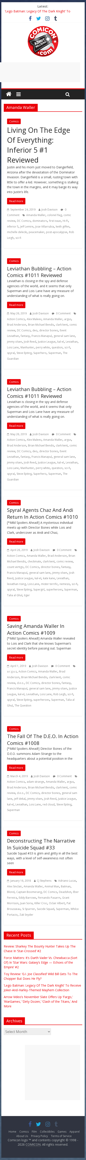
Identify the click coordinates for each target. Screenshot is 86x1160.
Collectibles (47, 1131)
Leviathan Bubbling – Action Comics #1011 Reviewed (39, 272)
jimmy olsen (14, 342)
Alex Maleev (34, 319)
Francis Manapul (42, 336)
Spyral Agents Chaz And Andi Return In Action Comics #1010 (42, 513)
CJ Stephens (44, 881)
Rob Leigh (59, 694)
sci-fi (18, 238)
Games (62, 1131)
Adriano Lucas (67, 881)
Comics (14, 121)
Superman (54, 353)
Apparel (74, 1131)
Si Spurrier (28, 909)
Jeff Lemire (27, 226)
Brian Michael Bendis (41, 325)
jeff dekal (20, 799)
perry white (43, 347)
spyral (11, 353)
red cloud (49, 804)
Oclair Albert (57, 903)
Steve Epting (24, 353)
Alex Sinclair (14, 886)
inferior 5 (13, 226)
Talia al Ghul (14, 595)
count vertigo (15, 567)
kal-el (60, 342)
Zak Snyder (26, 915)
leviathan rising (16, 584)
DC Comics (24, 221)
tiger (27, 595)
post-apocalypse (56, 232)
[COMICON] (43, 27)
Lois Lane (13, 347)
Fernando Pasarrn (49, 898)
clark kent (62, 325)
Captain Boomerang (29, 892)
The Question (23, 705)
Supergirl (39, 589)
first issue (55, 221)
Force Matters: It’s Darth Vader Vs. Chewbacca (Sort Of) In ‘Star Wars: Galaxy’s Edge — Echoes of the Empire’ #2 (40, 962)
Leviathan (72, 342)
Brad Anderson (16, 325)
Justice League (47, 342)
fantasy (25, 336)
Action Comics (16, 319)
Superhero (40, 353)
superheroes (54, 589)
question (57, 347)
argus (67, 319)
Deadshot (65, 892)
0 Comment (63, 313)
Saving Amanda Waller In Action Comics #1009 (35, 629)
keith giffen (62, 226)
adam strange (35, 782)
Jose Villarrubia (44, 226)
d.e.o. (20, 683)
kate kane (49, 578)
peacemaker (36, 232)
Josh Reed (30, 342)
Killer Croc (40, 903)
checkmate (34, 561)
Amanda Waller (35, 215)
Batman (66, 886)
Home (12, 1131)
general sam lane (64, 336)
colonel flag (54, 215)
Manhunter (27, 347)
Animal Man (52, 886)
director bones (48, 330)
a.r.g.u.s (12, 671)
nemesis (65, 584)
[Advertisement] (52, 1072)
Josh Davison (49, 209)
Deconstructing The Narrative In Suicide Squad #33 (41, 844)
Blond (11, 892)
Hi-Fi (65, 221)
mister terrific (49, 584)
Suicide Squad (45, 909)
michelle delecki (17, 232)
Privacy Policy (39, 1136)
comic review (64, 561)
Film (34, 1131)
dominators (39, 221)
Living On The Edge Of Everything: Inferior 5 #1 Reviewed (38, 144)
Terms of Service (61, 1136)
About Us (22, 1136)
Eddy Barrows (27, 898)
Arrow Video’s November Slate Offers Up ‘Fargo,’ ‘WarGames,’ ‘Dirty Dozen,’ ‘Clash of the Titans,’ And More (40, 1001)
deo (34, 330)
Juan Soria (26, 903)
